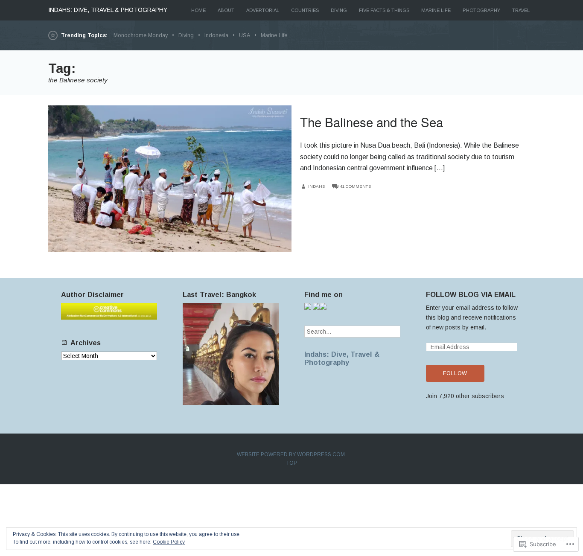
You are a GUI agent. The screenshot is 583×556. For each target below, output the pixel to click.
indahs (316, 186)
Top (291, 463)
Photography (481, 10)
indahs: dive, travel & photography (107, 9)
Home (198, 10)
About (226, 10)
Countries (305, 10)
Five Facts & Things (384, 10)
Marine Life (436, 10)
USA (244, 35)
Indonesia (216, 35)
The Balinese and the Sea (371, 122)
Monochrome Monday (141, 35)
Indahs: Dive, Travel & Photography (341, 358)
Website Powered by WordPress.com (291, 454)
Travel (521, 10)
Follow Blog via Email (471, 294)
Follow (455, 373)
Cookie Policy (169, 542)
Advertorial (262, 10)
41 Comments (355, 186)
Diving (339, 10)
